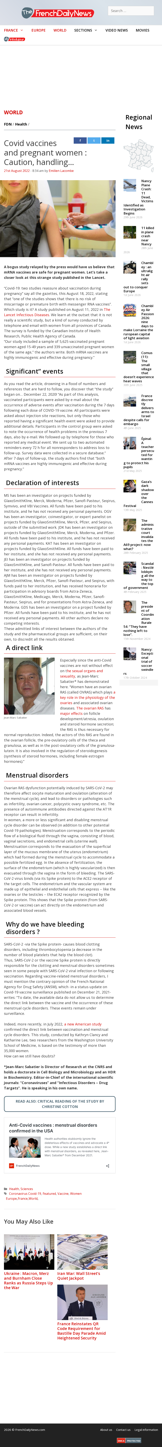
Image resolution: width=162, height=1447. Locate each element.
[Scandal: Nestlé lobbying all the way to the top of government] (129, 576)
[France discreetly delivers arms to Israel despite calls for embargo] (129, 408)
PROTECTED (133, 1441)
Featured (49, 1193)
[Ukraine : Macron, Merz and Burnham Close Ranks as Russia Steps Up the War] (29, 1268)
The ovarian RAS (90, 708)
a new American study (83, 1024)
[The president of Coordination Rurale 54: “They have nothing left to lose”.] (129, 615)
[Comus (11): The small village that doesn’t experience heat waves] (129, 365)
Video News (116, 30)
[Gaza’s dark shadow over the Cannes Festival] (129, 494)
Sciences (27, 1189)
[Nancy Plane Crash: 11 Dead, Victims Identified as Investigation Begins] (129, 193)
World (60, 30)
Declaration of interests (42, 482)
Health (21, 124)
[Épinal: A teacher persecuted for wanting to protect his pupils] (129, 451)
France (11, 30)
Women (76, 1193)
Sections (83, 30)
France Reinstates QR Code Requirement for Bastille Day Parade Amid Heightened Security (81, 1331)
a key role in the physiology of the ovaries (87, 697)
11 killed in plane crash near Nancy (147, 236)
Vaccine (63, 1193)
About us (106, 1430)
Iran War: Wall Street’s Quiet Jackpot (78, 1276)
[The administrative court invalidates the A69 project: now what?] (129, 533)
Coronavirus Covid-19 (25, 1193)
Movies (142, 30)
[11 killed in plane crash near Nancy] (129, 240)
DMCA (121, 1441)
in (107, 140)
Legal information (146, 1430)
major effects (71, 713)
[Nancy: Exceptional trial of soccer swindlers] (129, 662)
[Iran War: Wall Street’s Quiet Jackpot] (82, 1268)
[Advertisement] (81, 75)
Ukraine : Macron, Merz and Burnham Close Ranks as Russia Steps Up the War (28, 1280)
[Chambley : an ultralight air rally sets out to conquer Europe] (129, 275)
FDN (8, 124)
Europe (38, 30)
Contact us (123, 1430)
